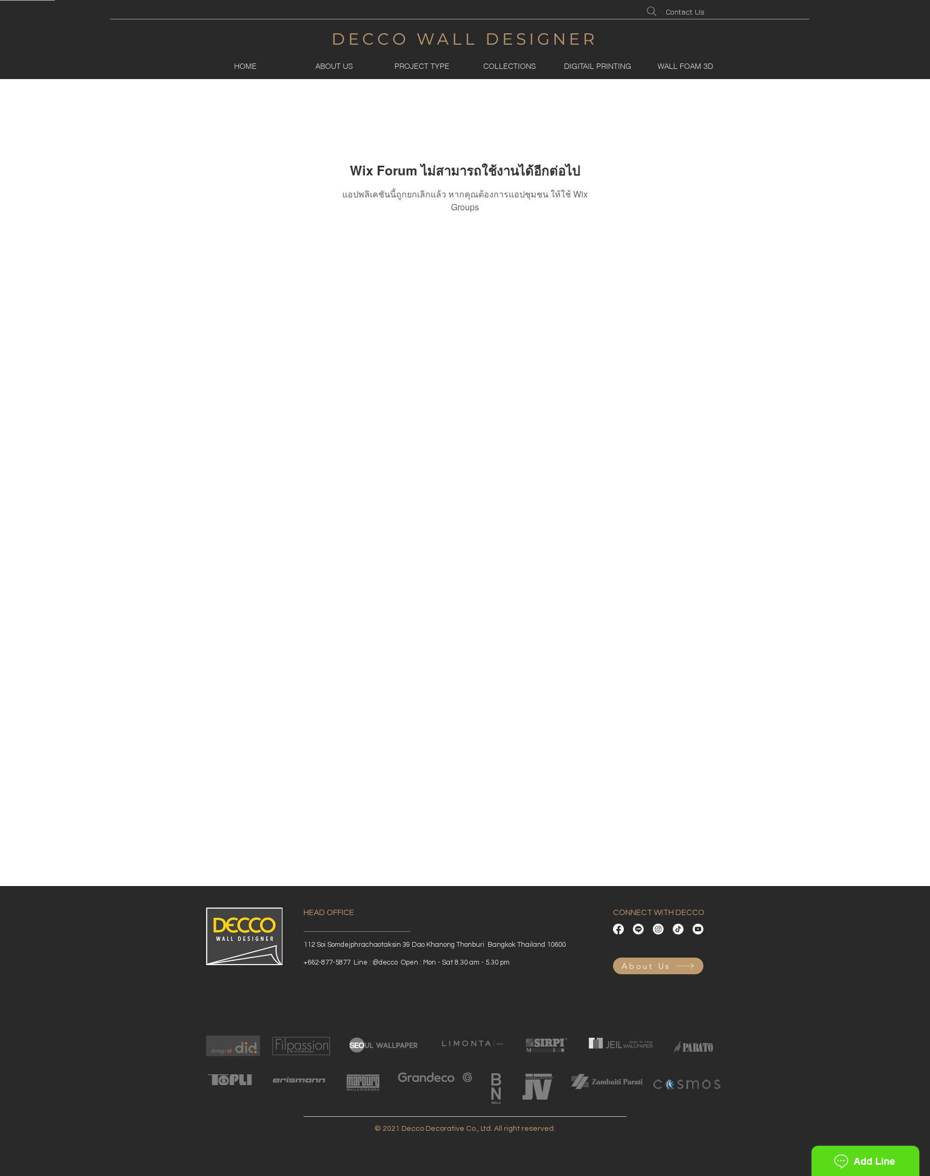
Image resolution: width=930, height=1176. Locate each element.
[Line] (638, 929)
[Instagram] (658, 929)
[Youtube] (698, 929)
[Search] (651, 11)
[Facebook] (618, 929)
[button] (422, 66)
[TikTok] (678, 929)
